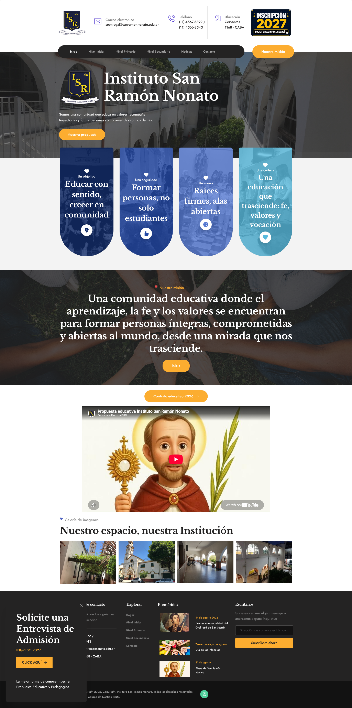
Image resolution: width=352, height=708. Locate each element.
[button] (82, 606)
